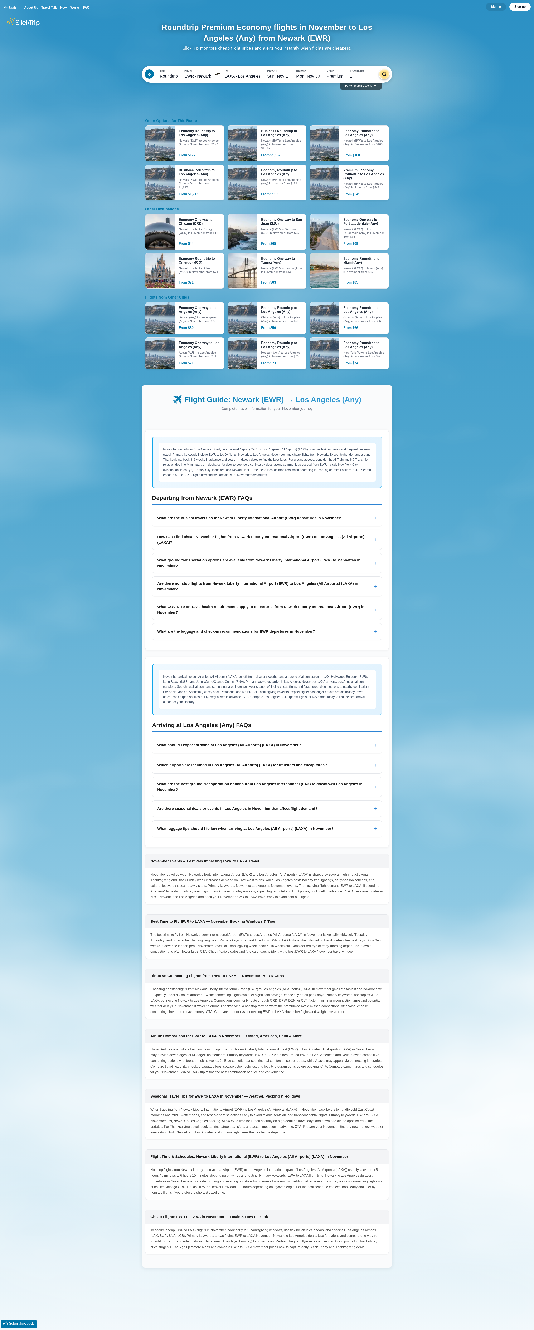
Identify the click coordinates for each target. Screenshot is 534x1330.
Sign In (496, 6)
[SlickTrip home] (27, 22)
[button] (217, 74)
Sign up (520, 6)
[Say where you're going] (149, 74)
